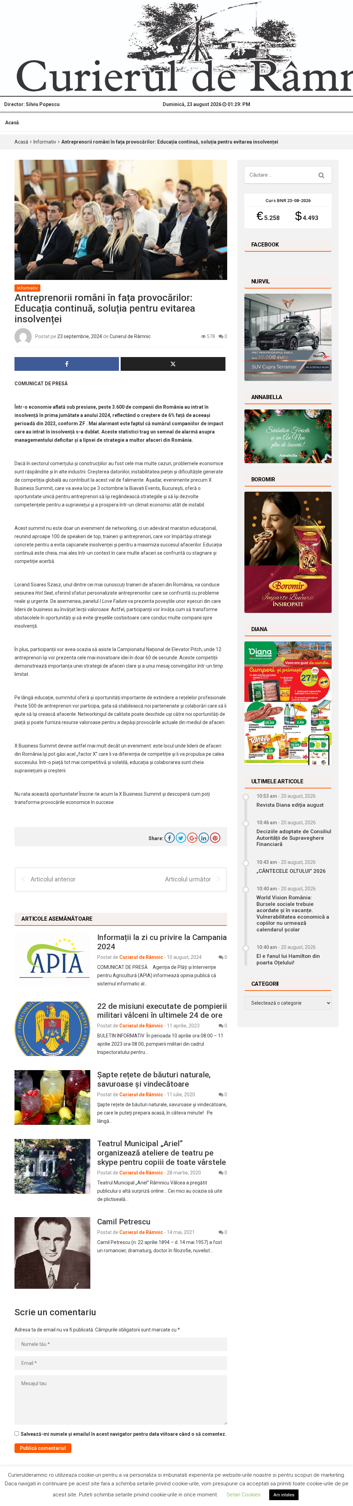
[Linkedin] (204, 838)
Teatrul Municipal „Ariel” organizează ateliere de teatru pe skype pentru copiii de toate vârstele (161, 1153)
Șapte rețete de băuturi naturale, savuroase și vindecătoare (154, 1079)
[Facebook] (169, 838)
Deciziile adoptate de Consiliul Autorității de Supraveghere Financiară (293, 837)
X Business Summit (140, 794)
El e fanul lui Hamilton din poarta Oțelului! (288, 959)
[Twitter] (181, 838)
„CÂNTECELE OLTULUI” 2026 (291, 871)
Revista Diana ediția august (290, 805)
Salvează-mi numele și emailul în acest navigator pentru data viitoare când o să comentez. (123, 1434)
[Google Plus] (192, 838)
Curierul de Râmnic (130, 336)
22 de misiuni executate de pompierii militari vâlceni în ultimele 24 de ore (162, 1011)
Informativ (44, 142)
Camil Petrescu (123, 1221)
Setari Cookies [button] (243, 1495)
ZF (82, 423)
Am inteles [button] (283, 1494)
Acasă (12, 122)
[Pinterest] (215, 838)
